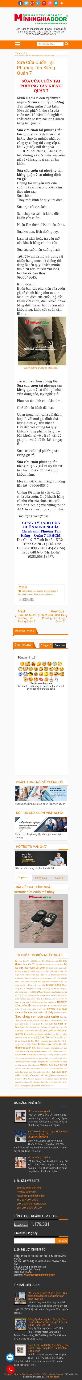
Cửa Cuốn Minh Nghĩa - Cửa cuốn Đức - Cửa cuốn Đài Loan (32, 1374)
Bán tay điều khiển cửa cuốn (47, 961)
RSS (61, 3)
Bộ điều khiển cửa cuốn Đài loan (50, 964)
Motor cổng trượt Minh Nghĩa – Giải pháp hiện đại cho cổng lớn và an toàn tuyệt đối (47, 1296)
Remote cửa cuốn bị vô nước (33, 1009)
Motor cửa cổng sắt (39, 1111)
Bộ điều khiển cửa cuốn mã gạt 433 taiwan (41, 975)
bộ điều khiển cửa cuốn (42, 1044)
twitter (26, 3)
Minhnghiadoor (51, 1377)
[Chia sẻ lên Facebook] (32, 599)
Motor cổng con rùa (39, 1157)
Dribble (50, 3)
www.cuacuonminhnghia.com (39, 1274)
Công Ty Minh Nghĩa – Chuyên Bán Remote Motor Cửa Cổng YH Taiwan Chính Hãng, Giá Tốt (48, 1322)
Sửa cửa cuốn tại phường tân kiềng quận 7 (41, 368)
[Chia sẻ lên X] (28, 599)
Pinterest (44, 3)
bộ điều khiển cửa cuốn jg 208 (46, 1048)
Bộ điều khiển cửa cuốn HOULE (37, 971)
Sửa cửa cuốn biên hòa (29, 1187)
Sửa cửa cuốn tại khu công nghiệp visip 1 (42, 1027)
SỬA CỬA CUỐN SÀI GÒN (29, 1207)
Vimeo (56, 3)
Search (66, 44)
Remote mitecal (60, 1013)
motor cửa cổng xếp (30, 1065)
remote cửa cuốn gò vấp (53, 1065)
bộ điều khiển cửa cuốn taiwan (41, 1041)
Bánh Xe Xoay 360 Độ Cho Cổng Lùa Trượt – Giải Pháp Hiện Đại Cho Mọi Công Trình (48, 1348)
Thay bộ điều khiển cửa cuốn (36, 1034)
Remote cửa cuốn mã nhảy (34, 892)
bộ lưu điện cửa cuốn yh (51, 1037)
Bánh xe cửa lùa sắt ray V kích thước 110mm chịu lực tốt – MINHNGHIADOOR (48, 1134)
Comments (41, 878)
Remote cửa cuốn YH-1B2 (42, 1006)
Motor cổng (53, 985)
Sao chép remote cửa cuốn (37, 1016)
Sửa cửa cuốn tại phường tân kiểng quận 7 (40, 591)
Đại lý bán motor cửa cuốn (43, 1086)
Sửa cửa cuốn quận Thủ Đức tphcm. (47, 1020)
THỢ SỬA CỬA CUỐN (27, 1199)
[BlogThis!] (25, 599)
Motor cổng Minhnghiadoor (31, 1195)
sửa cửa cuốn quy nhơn (40, 1072)
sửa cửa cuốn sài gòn (41, 1075)
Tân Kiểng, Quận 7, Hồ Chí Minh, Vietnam (35, 594)
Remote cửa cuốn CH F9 (56, 999)
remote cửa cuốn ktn (24, 1068)
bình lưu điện (53, 1034)
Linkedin (38, 3)
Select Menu (18, 44)
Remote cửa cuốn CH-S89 (25, 1002)
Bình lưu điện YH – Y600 (25, 961)
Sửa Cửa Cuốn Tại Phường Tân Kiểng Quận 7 (36, 68)
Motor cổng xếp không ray (42, 988)
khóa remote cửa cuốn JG (44, 1051)
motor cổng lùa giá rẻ (48, 1058)
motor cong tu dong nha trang (49, 1055)
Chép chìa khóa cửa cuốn (46, 978)
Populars (23, 877)
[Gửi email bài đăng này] (21, 599)
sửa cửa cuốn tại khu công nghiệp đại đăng (49, 1079)
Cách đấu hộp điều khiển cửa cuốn (48, 982)
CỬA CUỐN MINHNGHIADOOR (32, 1203)
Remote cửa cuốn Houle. (46, 1002)
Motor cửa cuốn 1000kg (28, 992)
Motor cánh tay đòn (36, 985)
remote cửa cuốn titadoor (45, 1068)
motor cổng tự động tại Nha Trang (39, 1062)
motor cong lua (28, 1054)
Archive (59, 878)
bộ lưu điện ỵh (21, 1041)
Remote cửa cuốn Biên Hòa (32, 999)
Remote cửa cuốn (26, 1191)
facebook (20, 3)
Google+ (32, 3)
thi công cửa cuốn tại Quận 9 (44, 1082)
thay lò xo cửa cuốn (23, 1082)
